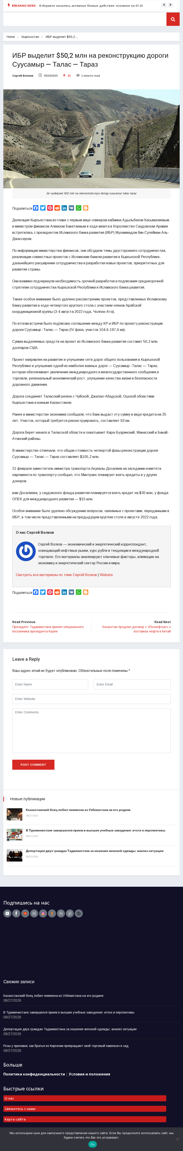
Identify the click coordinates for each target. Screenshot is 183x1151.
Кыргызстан (30, 37)
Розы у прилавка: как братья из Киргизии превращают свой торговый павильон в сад (66, 1046)
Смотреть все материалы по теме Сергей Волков (56, 575)
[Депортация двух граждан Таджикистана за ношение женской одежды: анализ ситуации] (14, 855)
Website (106, 575)
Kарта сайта (15, 1119)
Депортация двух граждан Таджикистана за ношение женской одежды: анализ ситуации (95, 851)
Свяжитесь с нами (20, 1108)
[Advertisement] (31, 950)
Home (11, 37)
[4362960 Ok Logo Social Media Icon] (52, 913)
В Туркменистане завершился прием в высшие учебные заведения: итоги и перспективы (95, 830)
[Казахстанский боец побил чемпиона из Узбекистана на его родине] (14, 814)
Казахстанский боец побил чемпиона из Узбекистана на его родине (78, 810)
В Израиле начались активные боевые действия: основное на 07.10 (91, 5)
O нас (9, 1098)
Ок (93, 1144)
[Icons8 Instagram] (43, 913)
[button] (164, 4)
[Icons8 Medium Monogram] (34, 913)
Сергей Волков (22, 75)
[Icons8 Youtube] (25, 913)
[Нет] (177, 1139)
